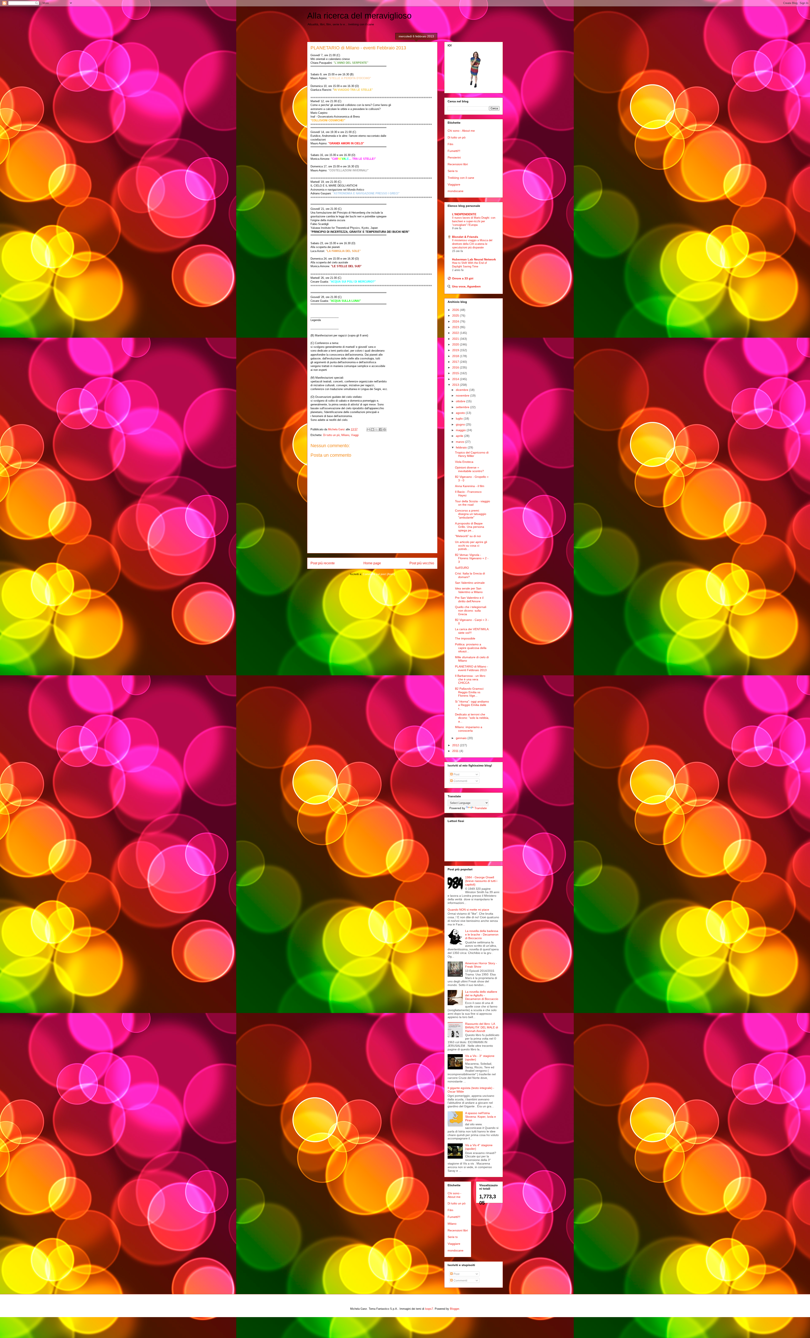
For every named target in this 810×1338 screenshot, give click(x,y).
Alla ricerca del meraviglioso (359, 15)
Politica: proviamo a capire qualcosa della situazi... (470, 648)
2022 (456, 332)
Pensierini (454, 157)
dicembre (462, 389)
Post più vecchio (421, 563)
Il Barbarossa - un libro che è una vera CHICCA (470, 679)
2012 (456, 745)
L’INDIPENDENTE (464, 214)
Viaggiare (454, 184)
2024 (456, 321)
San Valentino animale (470, 582)
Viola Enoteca (464, 461)
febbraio (462, 447)
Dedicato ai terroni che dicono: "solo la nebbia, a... (472, 718)
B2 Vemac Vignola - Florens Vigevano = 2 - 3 (472, 558)
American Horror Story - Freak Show (481, 965)
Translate (480, 808)
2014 (456, 379)
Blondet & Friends (465, 236)
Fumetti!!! (454, 151)
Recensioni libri (458, 164)
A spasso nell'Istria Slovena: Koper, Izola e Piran (480, 1116)
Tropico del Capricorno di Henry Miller (472, 454)
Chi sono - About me (461, 130)
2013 (456, 384)
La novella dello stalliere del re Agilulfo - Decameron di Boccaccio (481, 995)
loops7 (429, 1308)
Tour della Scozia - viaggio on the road (472, 503)
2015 (456, 373)
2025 (456, 315)
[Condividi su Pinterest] (384, 429)
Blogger (454, 1308)
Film (450, 144)
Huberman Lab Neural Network (474, 259)
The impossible (465, 638)
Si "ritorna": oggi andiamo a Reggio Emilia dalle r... (472, 705)
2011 (455, 751)
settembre (463, 407)
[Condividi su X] (376, 429)
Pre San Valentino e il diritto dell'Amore (469, 599)
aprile (460, 435)
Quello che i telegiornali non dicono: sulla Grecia (470, 610)
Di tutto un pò (331, 435)
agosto (461, 412)
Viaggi (355, 435)
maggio (461, 430)
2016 (456, 367)
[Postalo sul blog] (372, 429)
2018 (456, 356)
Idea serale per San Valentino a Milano (469, 590)
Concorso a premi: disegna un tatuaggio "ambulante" (470, 514)
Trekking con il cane (461, 177)
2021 (456, 338)
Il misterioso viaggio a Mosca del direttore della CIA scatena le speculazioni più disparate (472, 244)
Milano (345, 435)
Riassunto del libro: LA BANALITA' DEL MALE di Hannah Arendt (481, 1027)
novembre (463, 395)
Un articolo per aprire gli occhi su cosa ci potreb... (471, 545)
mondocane (455, 191)
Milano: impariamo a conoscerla (468, 728)
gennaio (461, 738)
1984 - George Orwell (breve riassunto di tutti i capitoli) (481, 881)
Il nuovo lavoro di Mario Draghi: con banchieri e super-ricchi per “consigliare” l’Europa (473, 221)
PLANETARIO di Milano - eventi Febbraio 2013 (471, 668)
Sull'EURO (462, 567)
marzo (460, 441)
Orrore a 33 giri (462, 278)
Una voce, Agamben (466, 286)
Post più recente (322, 563)
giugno (461, 424)
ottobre (461, 401)
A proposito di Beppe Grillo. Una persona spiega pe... (469, 527)
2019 (456, 350)
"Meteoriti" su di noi (468, 536)
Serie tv (453, 171)
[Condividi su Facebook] (380, 429)
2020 (456, 344)
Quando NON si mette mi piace (468, 909)
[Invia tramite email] (368, 429)
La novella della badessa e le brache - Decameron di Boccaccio (481, 934)
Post (456, 774)
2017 (456, 361)
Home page (372, 563)
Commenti (460, 781)
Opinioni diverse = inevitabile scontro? (469, 469)
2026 (456, 309)
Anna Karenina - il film (469, 486)
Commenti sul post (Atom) (379, 574)
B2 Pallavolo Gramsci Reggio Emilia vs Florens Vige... (469, 692)
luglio (460, 418)
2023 (456, 327)
